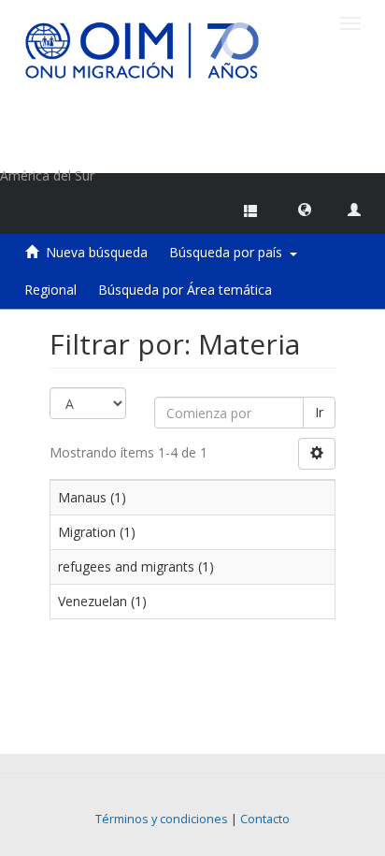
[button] (304, 209)
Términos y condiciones (161, 819)
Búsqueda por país (229, 252)
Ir (319, 412)
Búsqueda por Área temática (185, 289)
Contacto (265, 819)
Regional (50, 289)
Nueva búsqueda (97, 252)
